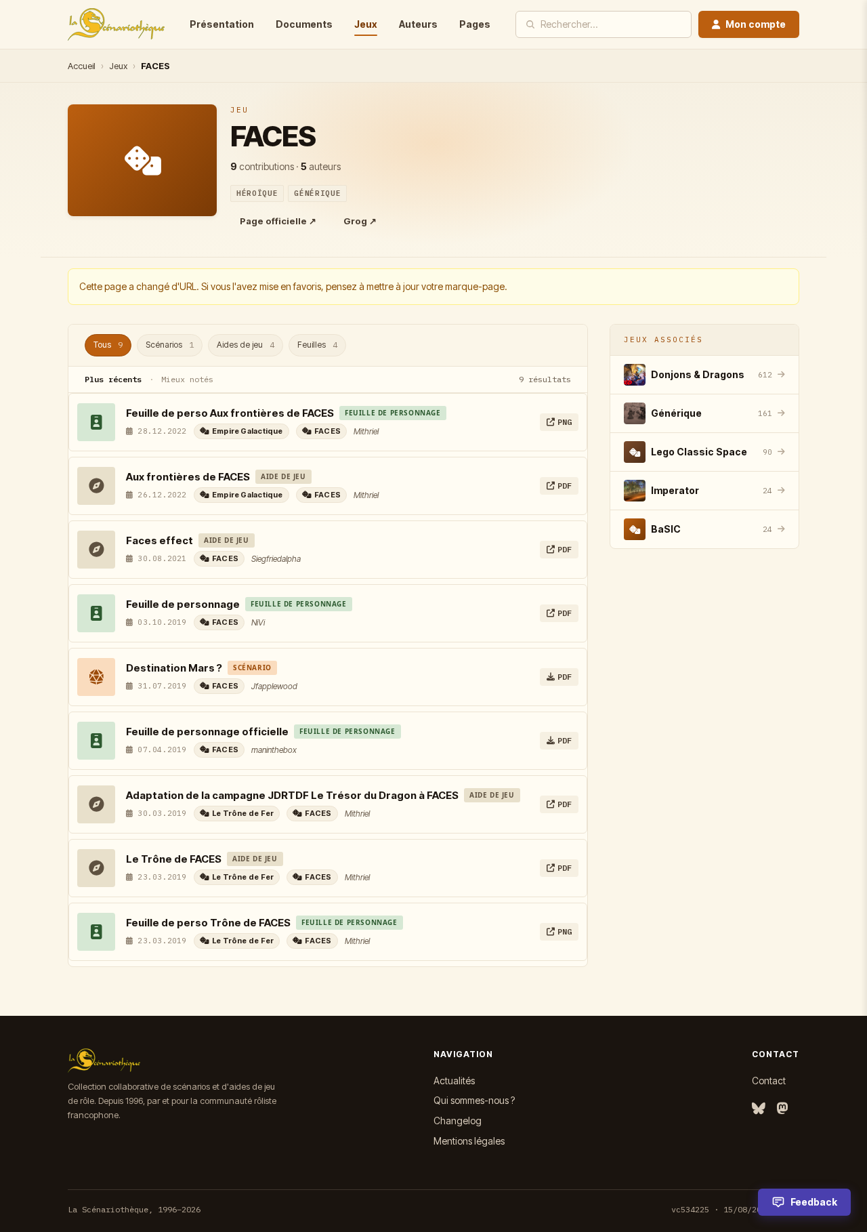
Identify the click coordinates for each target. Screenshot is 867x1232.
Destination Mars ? (174, 667)
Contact (769, 1080)
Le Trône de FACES (173, 859)
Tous (108, 345)
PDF (564, 485)
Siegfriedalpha (276, 559)
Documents (304, 24)
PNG (564, 422)
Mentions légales (469, 1141)
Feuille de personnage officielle (207, 731)
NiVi (258, 622)
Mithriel (366, 431)
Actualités (454, 1080)
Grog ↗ (360, 220)
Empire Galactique (247, 431)
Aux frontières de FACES (188, 476)
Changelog (458, 1120)
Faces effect (159, 540)
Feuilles (317, 345)
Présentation (222, 24)
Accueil (82, 65)
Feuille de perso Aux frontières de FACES (230, 413)
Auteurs (418, 24)
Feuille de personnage (183, 604)
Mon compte (755, 24)
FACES (327, 431)
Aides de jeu (245, 345)
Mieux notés (187, 379)
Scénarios (170, 345)
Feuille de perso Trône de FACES (208, 922)
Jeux (365, 24)
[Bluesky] (758, 1109)
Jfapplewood (274, 686)
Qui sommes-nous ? (474, 1100)
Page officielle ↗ (278, 220)
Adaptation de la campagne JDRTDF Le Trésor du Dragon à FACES (292, 795)
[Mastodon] (782, 1109)
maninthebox (274, 750)
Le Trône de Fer (243, 813)
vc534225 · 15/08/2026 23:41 (735, 1209)
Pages (474, 24)
